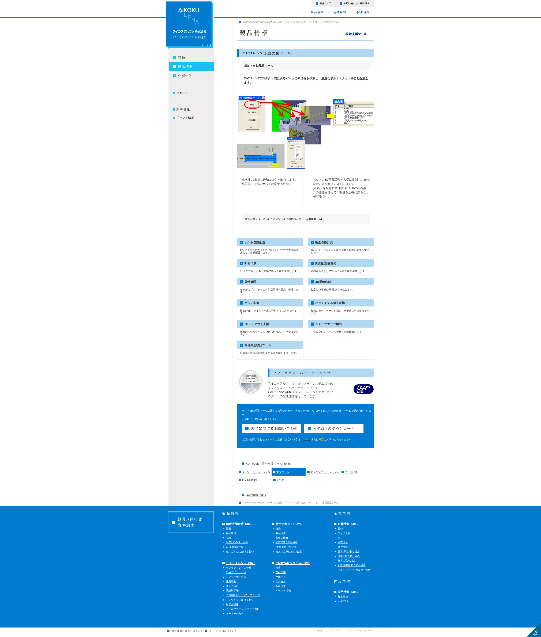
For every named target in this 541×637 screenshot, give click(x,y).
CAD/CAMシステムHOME (256, 21)
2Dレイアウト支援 (257, 324)
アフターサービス (236, 576)
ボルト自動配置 (255, 242)
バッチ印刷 (252, 303)
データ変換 (351, 472)
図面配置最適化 (325, 263)
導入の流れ (232, 586)
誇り (340, 537)
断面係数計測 (324, 242)
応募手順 (343, 601)
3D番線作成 (323, 281)
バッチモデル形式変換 (330, 303)
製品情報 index (256, 495)
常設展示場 (232, 590)
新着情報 (281, 586)
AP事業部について (286, 546)
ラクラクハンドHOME (240, 563)
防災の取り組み (346, 560)
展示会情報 (232, 604)
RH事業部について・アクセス (243, 595)
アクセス (281, 581)
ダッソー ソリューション (256, 472)
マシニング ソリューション (323, 473)
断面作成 (250, 263)
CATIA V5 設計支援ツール (299, 21)
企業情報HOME (348, 524)
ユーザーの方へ (235, 613)
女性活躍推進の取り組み (352, 565)
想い (340, 528)
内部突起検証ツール (258, 345)
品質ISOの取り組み (237, 542)
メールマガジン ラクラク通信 (243, 608)
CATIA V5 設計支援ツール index (268, 463)
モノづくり (344, 533)
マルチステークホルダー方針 (354, 569)
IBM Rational (249, 479)
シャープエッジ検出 (328, 324)
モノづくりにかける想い (240, 551)
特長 (228, 528)
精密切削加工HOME (289, 524)
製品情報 (277, 21)
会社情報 (343, 546)
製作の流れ (282, 537)
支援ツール (282, 472)
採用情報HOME (348, 592)
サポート (281, 576)
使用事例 (231, 581)
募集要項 (343, 596)
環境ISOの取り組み (349, 556)
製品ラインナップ (236, 572)
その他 (280, 479)
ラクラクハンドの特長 (238, 567)
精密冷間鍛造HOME (239, 524)
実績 (228, 537)
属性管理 (250, 281)
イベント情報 (283, 590)
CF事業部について (236, 546)
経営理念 (343, 542)
